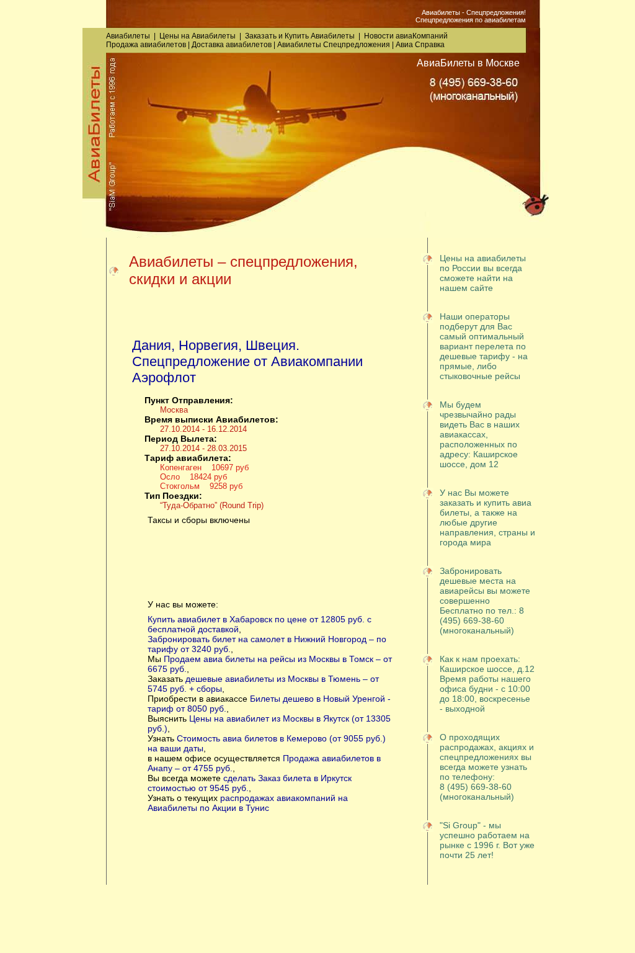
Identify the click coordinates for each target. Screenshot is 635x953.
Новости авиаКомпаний (406, 36)
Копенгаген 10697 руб (204, 467)
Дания (151, 345)
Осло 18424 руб (193, 476)
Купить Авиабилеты (320, 36)
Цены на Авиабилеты (197, 36)
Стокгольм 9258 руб (201, 486)
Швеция (271, 345)
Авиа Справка (420, 44)
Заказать (261, 36)
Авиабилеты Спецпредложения (333, 44)
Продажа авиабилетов (146, 44)
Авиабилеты (128, 36)
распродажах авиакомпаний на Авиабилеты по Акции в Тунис (248, 803)
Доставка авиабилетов (232, 44)
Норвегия (208, 345)
